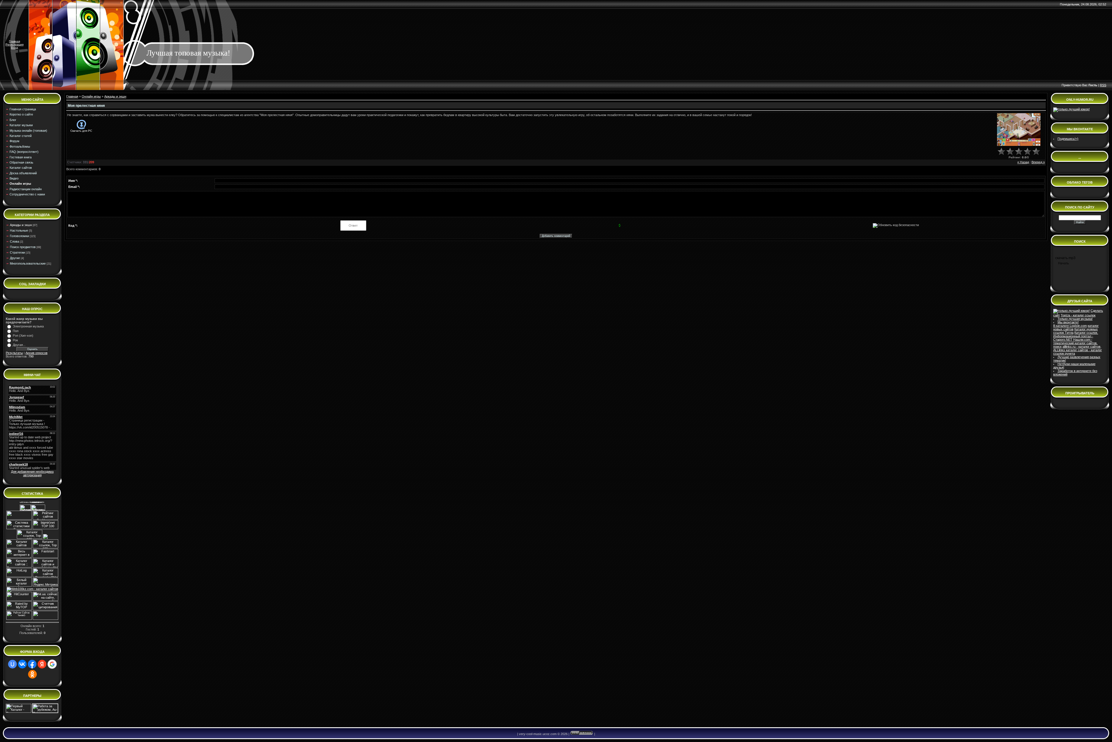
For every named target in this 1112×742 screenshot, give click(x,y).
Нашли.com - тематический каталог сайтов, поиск (1075, 343)
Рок (15, 340)
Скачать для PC (81, 130)
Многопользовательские (28, 263)
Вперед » (1038, 162)
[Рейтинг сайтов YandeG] (19, 619)
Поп (16, 331)
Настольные (19, 230)
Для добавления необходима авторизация (32, 473)
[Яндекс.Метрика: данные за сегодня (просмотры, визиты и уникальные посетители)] (45, 582)
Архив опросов (36, 353)
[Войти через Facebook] (32, 664)
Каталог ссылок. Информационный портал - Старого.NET (1075, 336)
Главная (14, 41)
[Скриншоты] (1018, 129)
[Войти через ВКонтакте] (22, 664)
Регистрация (14, 44)
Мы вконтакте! (1068, 322)
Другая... (19, 345)
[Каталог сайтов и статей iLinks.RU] (45, 566)
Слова (14, 241)
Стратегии (17, 252)
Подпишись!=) (1068, 138)
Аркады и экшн (21, 225)
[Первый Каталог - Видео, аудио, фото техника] (18, 711)
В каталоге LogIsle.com (1070, 325)
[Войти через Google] (52, 664)
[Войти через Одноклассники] (32, 674)
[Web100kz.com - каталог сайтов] (32, 589)
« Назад (1023, 162)
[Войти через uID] (12, 664)
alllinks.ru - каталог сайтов (1081, 346)
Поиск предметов (23, 247)
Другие (15, 258)
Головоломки (19, 236)
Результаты (14, 353)
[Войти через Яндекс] (42, 664)
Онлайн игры (91, 96)
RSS (1103, 85)
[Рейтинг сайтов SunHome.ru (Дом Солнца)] (45, 518)
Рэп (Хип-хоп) (23, 335)
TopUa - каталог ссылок (1078, 315)
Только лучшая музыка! (1075, 318)
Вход (14, 47)
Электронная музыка (28, 326)
